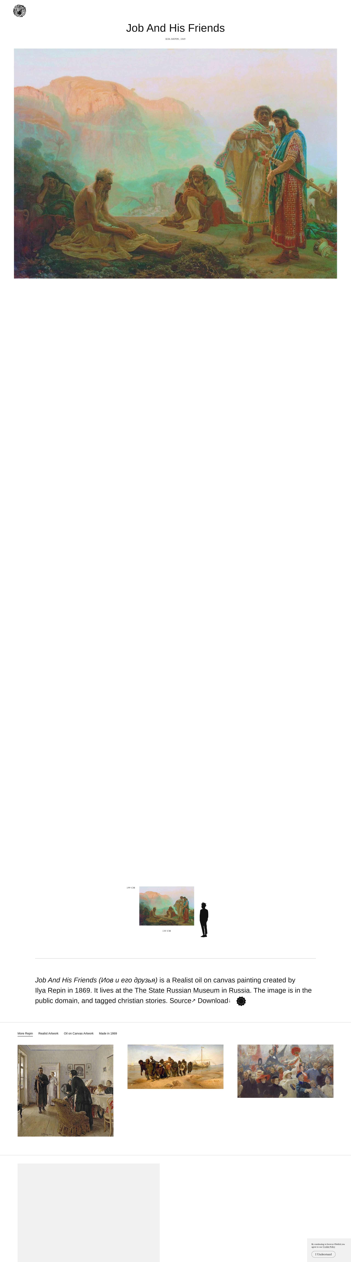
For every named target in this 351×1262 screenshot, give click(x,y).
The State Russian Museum (177, 990)
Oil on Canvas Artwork (79, 1033)
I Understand (323, 1254)
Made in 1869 (108, 1033)
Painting (249, 980)
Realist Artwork (48, 1033)
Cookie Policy (329, 1247)
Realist (182, 980)
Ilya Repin (172, 39)
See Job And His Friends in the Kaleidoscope (241, 1001)
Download (213, 1001)
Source (180, 1001)
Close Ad (332, 763)
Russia (239, 990)
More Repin (25, 1033)
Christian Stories (142, 1001)
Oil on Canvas (215, 980)
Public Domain (56, 1001)
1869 (82, 990)
